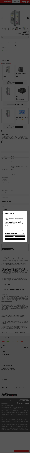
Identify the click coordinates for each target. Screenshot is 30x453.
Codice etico (9, 226)
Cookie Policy (6, 225)
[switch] (23, 233)
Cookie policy (12, 226)
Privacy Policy (6, 226)
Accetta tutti (15, 236)
